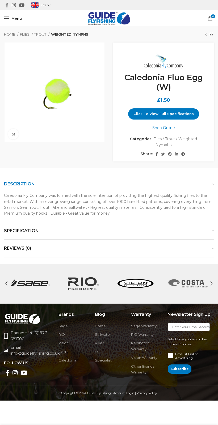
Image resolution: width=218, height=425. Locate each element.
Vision (63, 343)
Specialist (103, 360)
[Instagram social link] (14, 5)
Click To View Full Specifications (163, 114)
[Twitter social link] (163, 154)
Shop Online (163, 127)
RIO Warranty (142, 334)
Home (10, 34)
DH (97, 352)
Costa (63, 352)
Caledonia (67, 360)
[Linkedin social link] (176, 154)
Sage (63, 326)
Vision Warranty (144, 357)
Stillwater (103, 334)
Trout (40, 34)
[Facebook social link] (7, 5)
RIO (61, 334)
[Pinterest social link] (169, 154)
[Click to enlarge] (13, 134)
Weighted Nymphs (69, 34)
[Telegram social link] (183, 154)
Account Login (123, 393)
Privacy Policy (147, 393)
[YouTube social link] (22, 5)
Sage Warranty (144, 326)
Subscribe (179, 369)
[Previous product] (206, 34)
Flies (25, 34)
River (99, 343)
